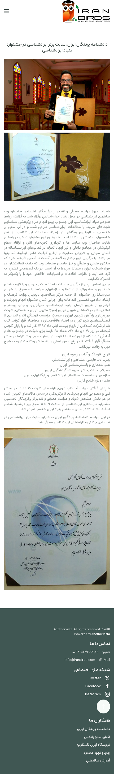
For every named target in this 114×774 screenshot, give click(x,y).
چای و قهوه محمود (97, 753)
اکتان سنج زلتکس (97, 737)
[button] (6, 11)
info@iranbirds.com (80, 660)
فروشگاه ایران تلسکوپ (93, 745)
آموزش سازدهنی (98, 760)
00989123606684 (85, 652)
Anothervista (100, 634)
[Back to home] (86, 11)
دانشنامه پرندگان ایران (93, 729)
